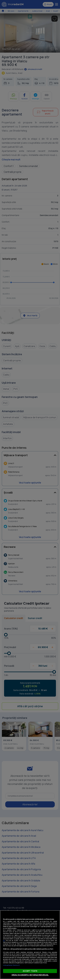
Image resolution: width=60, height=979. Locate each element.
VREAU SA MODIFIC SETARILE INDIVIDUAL (30, 974)
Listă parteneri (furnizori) (11, 965)
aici (4, 940)
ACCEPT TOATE (30, 971)
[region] (30, 944)
